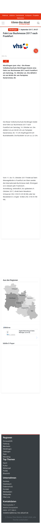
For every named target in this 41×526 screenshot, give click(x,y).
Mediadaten (20, 18)
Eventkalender (20, 15)
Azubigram (28, 15)
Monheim (6, 446)
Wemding (6, 456)
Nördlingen (7, 449)
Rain (5, 454)
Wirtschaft (7, 468)
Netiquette (7, 494)
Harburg (6, 443)
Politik (5, 470)
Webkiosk (5, 15)
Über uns (6, 497)
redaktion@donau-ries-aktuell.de (15, 512)
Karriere (6, 481)
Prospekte (36, 15)
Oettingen (6, 451)
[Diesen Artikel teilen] (6, 61)
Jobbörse (12, 15)
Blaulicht (6, 473)
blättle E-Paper (9, 343)
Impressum (7, 484)
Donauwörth (7, 441)
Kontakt (6, 489)
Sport (5, 463)
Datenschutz (8, 486)
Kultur (5, 465)
